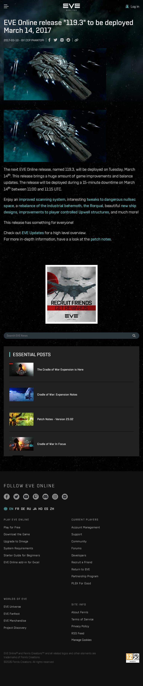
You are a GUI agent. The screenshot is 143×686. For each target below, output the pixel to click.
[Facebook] (7, 497)
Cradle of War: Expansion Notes (57, 394)
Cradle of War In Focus (51, 444)
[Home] (71, 9)
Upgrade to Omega (16, 541)
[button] (132, 6)
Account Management (86, 527)
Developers (79, 555)
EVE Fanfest (12, 613)
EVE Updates (33, 232)
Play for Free (12, 527)
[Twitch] (36, 497)
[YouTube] (26, 497)
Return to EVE (81, 569)
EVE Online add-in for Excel (21, 562)
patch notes (101, 239)
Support (77, 534)
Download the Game (17, 534)
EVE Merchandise (15, 620)
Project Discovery (15, 627)
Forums (77, 548)
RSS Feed (78, 633)
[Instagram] (55, 497)
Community (79, 541)
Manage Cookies (82, 639)
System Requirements (18, 548)
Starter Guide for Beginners (22, 555)
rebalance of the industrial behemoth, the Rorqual (61, 205)
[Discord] (45, 497)
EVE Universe (12, 606)
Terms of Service (83, 619)
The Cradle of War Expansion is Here (60, 369)
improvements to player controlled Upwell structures (64, 212)
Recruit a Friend (82, 562)
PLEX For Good (81, 583)
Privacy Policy (80, 626)
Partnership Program (85, 576)
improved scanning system (42, 199)
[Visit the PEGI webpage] (132, 658)
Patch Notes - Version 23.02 (55, 419)
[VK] (65, 497)
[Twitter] (16, 497)
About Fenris (80, 612)
